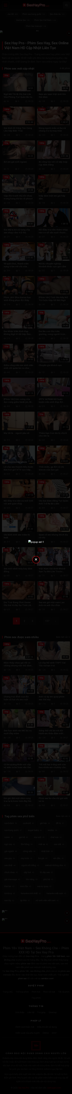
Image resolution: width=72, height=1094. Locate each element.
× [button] (36, 559)
